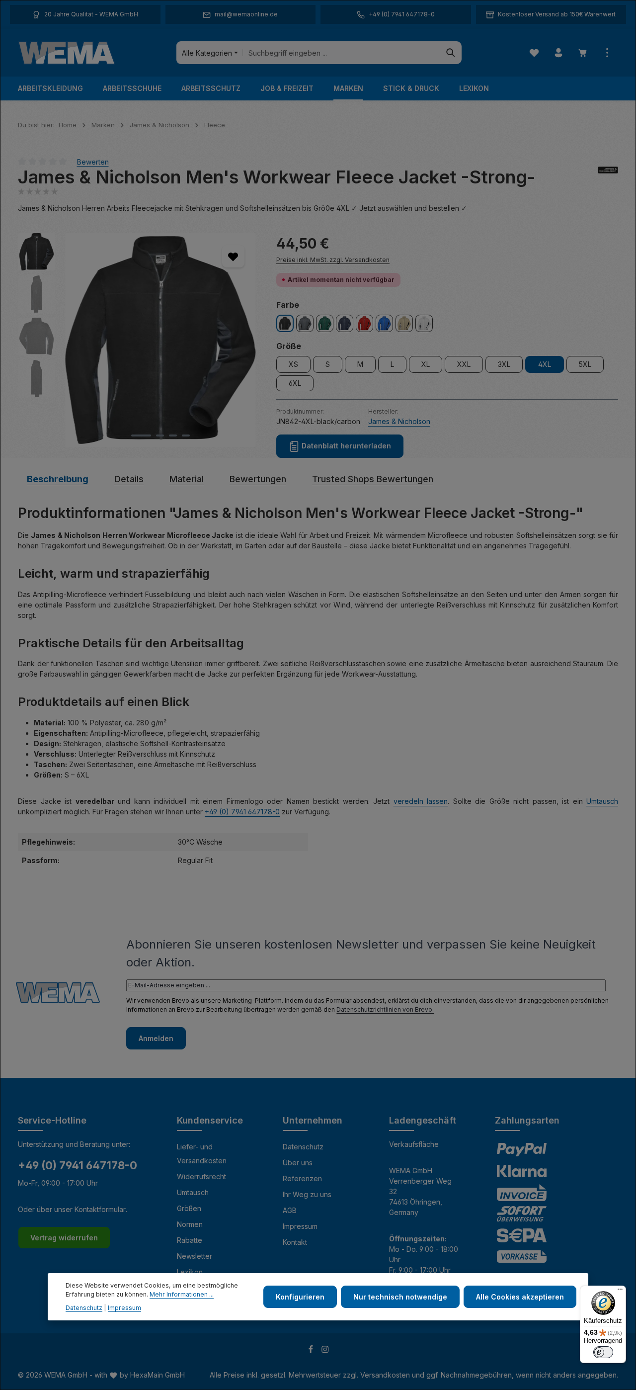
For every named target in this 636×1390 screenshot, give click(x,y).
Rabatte (189, 1240)
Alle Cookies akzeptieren (520, 1297)
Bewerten (93, 161)
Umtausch (602, 801)
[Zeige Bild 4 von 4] (186, 435)
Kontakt (295, 1242)
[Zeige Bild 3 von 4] (173, 435)
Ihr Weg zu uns (307, 1194)
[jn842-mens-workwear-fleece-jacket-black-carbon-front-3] (160, 340)
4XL (544, 364)
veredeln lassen (421, 801)
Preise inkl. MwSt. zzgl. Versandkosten (333, 259)
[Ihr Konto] (558, 53)
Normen (190, 1224)
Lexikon (190, 1272)
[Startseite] (66, 53)
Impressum (300, 1226)
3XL (504, 364)
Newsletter (194, 1256)
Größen (189, 1208)
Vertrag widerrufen (64, 1237)
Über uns (298, 1162)
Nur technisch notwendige (400, 1297)
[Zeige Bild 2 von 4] (160, 435)
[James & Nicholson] (608, 177)
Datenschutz (303, 1146)
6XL (295, 383)
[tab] (57, 479)
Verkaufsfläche (414, 1144)
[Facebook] (312, 1351)
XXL (464, 364)
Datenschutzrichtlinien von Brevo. (385, 1009)
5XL (585, 364)
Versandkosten (385, 1375)
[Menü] (620, 1292)
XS (293, 364)
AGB (290, 1210)
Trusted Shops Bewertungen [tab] (372, 479)
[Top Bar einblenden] (607, 53)
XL (425, 364)
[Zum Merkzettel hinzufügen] (233, 256)
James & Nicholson (399, 421)
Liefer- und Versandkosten (202, 1153)
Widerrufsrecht (201, 1176)
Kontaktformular (100, 1209)
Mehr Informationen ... (182, 1294)
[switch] (603, 1352)
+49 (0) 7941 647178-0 (242, 811)
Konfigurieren (300, 1297)
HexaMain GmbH (157, 1375)
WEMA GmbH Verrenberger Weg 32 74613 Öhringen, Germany (420, 1191)
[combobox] (341, 52)
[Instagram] (325, 1351)
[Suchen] (451, 52)
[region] (137, 340)
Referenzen (302, 1178)
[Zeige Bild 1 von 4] (141, 435)
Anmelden (156, 1038)
